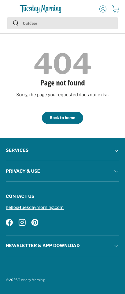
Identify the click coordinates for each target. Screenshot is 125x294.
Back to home (62, 117)
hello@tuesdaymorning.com (35, 207)
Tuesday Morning (31, 280)
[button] (115, 9)
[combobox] (62, 23)
